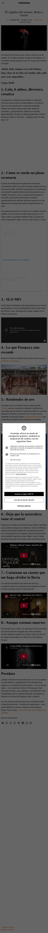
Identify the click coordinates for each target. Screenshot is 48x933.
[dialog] (24, 466)
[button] (24, 459)
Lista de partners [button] (21, 474)
